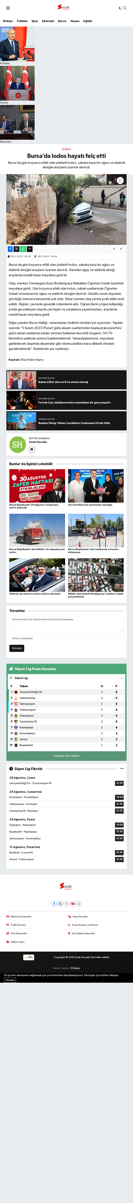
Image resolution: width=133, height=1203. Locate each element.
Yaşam (74, 21)
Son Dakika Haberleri (83, 933)
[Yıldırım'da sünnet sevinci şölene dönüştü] (37, 575)
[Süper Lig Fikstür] (122, 768)
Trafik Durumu (18, 925)
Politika (22, 21)
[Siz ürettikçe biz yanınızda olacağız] (96, 485)
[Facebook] (54, 904)
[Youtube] (73, 904)
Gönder (17, 648)
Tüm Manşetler (18, 933)
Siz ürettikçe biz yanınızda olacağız (90, 505)
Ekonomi (48, 21)
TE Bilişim (75, 968)
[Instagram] (66, 904)
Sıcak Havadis (38, 442)
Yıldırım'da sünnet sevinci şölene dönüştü (34, 594)
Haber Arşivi (17, 942)
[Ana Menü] (8, 8)
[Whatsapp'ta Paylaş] (23, 249)
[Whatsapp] (79, 904)
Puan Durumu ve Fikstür (85, 925)
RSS (30, 957)
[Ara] (125, 8)
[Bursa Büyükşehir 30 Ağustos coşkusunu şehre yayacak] (37, 485)
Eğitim (87, 21)
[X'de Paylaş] (16, 249)
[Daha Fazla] (30, 249)
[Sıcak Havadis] (64, 8)
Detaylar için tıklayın (66, 755)
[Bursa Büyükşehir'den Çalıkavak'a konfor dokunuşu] (96, 530)
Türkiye (8, 21)
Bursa (62, 21)
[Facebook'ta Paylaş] (10, 249)
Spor (35, 21)
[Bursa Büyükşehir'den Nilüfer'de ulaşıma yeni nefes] (37, 530)
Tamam (10, 980)
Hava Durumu (80, 916)
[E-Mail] (32, 450)
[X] (60, 904)
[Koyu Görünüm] (120, 8)
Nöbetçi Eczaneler (21, 916)
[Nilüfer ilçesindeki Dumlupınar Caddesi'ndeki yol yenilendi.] (96, 575)
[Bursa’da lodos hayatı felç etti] (66, 209)
